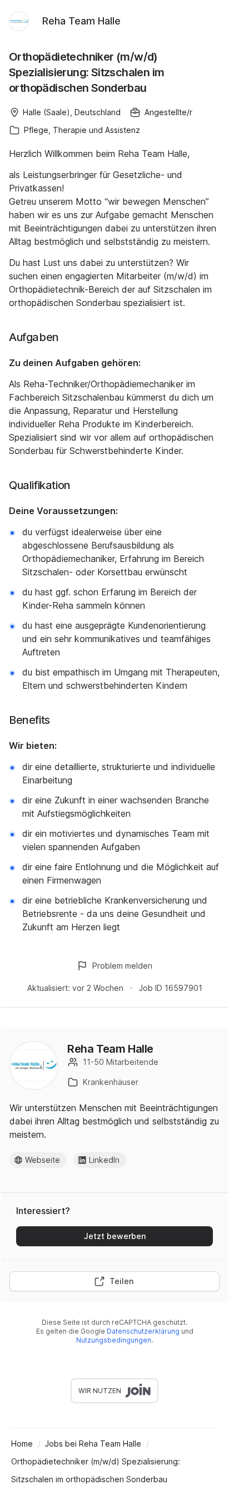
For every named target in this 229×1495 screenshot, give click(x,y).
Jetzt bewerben (115, 1236)
